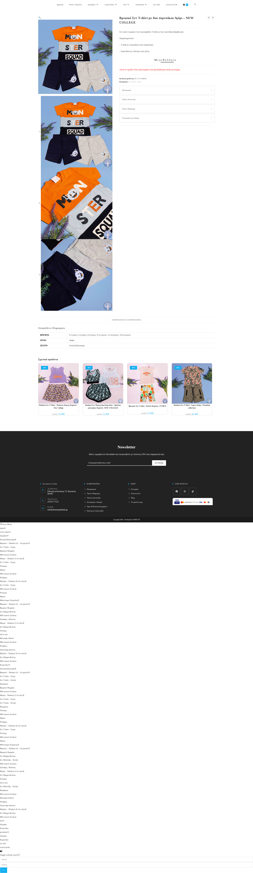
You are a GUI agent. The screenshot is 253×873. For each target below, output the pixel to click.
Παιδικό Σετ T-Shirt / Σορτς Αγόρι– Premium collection (192, 406)
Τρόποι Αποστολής (128, 99)
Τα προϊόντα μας (137, 502)
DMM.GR (136, 520)
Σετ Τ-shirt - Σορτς (134, 82)
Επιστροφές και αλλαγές (130, 118)
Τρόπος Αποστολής (93, 498)
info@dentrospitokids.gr (57, 510)
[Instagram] (184, 491)
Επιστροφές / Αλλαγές (94, 502)
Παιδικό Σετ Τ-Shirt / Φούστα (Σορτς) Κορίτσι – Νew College (58, 406)
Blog (133, 498)
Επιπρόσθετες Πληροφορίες (126, 320)
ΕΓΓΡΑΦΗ (159, 463)
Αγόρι (71, 340)
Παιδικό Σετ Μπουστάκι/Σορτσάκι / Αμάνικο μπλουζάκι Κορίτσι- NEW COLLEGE (103, 406)
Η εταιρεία (134, 489)
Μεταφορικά (126, 90)
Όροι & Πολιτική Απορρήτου (97, 506)
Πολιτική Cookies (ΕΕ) (95, 511)
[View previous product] (209, 18)
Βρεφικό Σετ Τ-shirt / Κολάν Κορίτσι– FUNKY (147, 406)
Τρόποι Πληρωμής (128, 109)
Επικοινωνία (135, 493)
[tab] (127, 320)
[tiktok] (192, 491)
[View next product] (213, 18)
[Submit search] (3, 870)
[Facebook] (176, 491)
